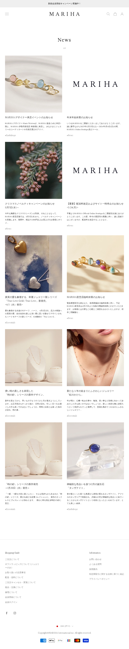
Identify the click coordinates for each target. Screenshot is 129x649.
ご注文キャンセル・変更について (20, 582)
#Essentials (10, 322)
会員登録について (13, 597)
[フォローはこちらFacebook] (6, 613)
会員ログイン (11, 602)
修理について (11, 592)
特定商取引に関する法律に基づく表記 (106, 574)
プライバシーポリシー (99, 579)
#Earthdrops (10, 135)
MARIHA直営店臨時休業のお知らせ (86, 297)
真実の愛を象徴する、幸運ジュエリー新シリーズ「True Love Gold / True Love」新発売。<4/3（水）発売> (31, 301)
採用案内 (93, 569)
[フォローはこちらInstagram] (14, 613)
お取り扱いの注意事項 (15, 572)
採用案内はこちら (64, 5)
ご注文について (12, 559)
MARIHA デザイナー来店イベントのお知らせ (29, 117)
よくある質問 (95, 564)
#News (70, 135)
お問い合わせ (95, 559)
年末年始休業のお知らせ (80, 117)
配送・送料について (14, 577)
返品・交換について (14, 587)
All (64, 48)
